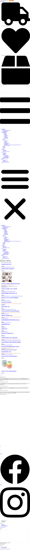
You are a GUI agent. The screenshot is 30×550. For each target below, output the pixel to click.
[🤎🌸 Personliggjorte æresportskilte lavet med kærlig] (17, 412)
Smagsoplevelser (5, 131)
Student (4, 148)
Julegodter (5, 141)
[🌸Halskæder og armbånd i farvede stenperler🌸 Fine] (5, 411)
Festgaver (5, 136)
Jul (3, 236)
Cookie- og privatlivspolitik (6, 258)
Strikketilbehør (4, 250)
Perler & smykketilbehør (6, 254)
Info (1, 159)
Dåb (3, 244)
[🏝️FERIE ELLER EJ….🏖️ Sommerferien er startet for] (9, 406)
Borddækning (4, 246)
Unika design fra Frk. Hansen (6, 151)
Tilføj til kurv (2, 266)
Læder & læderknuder (5, 157)
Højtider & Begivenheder (4, 132)
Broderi (4, 154)
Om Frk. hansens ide (5, 256)
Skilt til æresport (3, 225)
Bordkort (5, 133)
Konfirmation (4, 139)
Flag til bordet (6, 135)
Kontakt (4, 160)
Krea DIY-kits (4, 153)
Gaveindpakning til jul (7, 143)
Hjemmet (2, 149)
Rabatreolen (2, 158)
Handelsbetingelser (5, 161)
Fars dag (4, 146)
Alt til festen (4, 229)
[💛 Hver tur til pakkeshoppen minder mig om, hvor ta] (1, 420)
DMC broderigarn (6, 252)
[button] (15, 194)
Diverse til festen (6, 138)
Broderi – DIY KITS (6, 156)
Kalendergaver (6, 240)
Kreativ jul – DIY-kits (6, 145)
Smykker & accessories (5, 227)
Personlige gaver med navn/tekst (6, 130)
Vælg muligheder (3, 285)
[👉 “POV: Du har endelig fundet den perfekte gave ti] (20, 401)
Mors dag (4, 242)
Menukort (5, 134)
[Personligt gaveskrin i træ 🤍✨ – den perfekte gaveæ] (28, 404)
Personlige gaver (3, 129)
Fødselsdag (4, 147)
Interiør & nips (4, 150)
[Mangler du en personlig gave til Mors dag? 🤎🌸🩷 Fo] (24, 404)
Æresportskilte (6, 137)
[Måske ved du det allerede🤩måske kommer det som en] (13, 420)
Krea (2, 248)
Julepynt (5, 238)
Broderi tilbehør (6, 155)
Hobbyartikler (4, 152)
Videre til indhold (2, 1)
